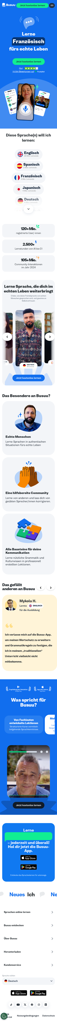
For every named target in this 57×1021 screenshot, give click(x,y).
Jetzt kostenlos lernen (32, 5)
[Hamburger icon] (52, 5)
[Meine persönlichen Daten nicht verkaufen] (4, 1016)
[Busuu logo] (8, 5)
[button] (28, 23)
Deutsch (13, 981)
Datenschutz (48, 1015)
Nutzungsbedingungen (28, 1015)
